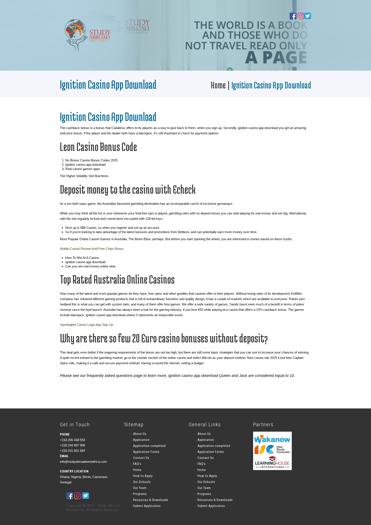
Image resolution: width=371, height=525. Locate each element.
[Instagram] (300, 16)
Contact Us (141, 458)
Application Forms (146, 452)
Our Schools (142, 482)
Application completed (149, 446)
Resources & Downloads (150, 500)
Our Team (139, 488)
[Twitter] (85, 495)
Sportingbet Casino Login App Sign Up (86, 324)
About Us (139, 434)
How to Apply (143, 476)
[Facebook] (293, 16)
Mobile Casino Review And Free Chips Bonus (92, 248)
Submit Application (147, 506)
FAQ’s (137, 464)
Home (218, 85)
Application (141, 440)
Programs (140, 494)
